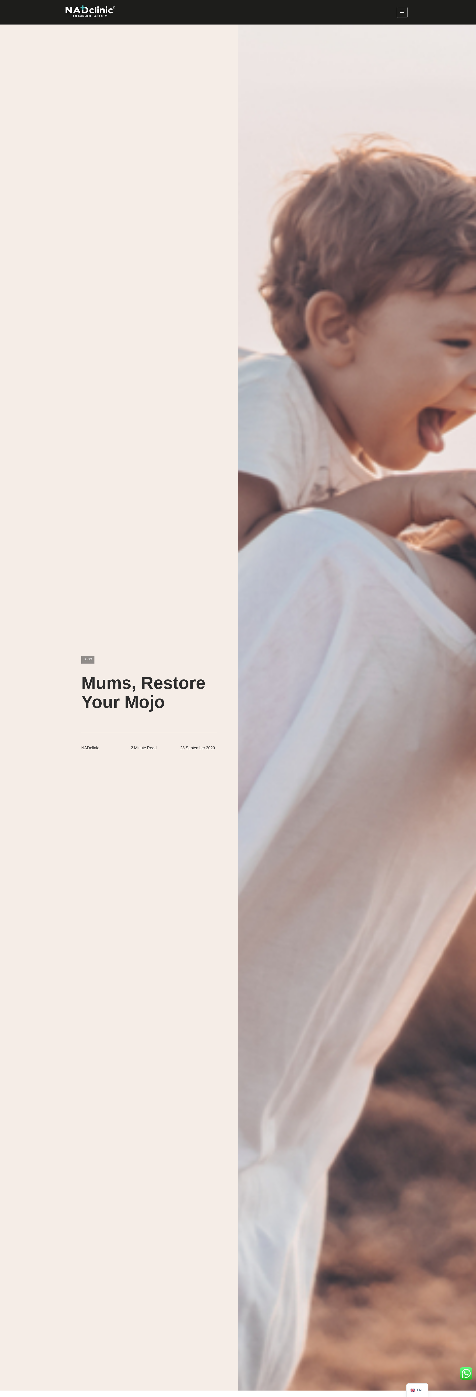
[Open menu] (402, 12)
